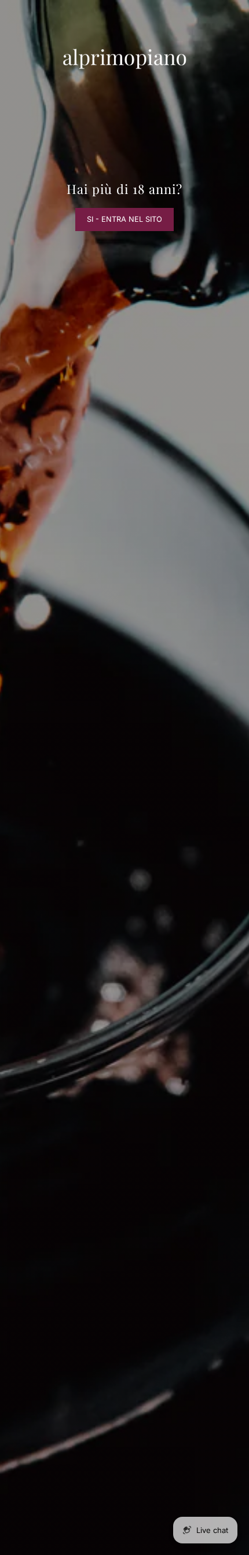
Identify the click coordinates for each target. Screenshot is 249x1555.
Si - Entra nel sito (124, 219)
